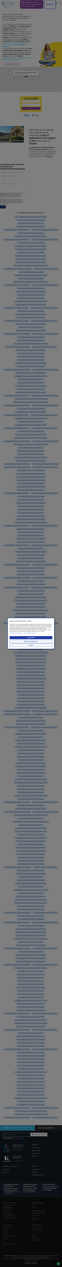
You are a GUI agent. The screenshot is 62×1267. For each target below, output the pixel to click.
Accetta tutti (31, 637)
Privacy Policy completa (30, 633)
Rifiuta (31, 645)
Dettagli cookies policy (16, 633)
